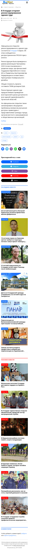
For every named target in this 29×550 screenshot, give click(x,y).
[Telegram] (7, 148)
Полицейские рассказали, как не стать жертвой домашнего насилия (14, 492)
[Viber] (11, 148)
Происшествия (6, 192)
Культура (4, 301)
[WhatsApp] (15, 148)
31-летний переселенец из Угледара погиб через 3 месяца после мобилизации (12, 267)
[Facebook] (2, 148)
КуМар (3, 121)
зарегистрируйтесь (10, 535)
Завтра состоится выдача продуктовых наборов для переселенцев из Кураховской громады (12, 349)
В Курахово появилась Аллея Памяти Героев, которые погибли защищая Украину (13, 465)
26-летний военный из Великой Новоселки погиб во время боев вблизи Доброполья (13, 212)
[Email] (24, 148)
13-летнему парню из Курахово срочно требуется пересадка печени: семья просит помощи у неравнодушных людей (13, 239)
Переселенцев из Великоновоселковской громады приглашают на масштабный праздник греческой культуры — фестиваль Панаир (13, 321)
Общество (7, 128)
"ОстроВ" (20, 124)
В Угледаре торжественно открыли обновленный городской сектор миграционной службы (14, 412)
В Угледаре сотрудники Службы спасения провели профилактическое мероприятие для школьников (13, 518)
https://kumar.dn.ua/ (19, 545)
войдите (24, 533)
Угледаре (13, 51)
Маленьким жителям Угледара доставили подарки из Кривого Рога (12, 385)
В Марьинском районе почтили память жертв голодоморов (12, 439)
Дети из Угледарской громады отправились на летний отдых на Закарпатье (13, 294)
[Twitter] (19, 148)
